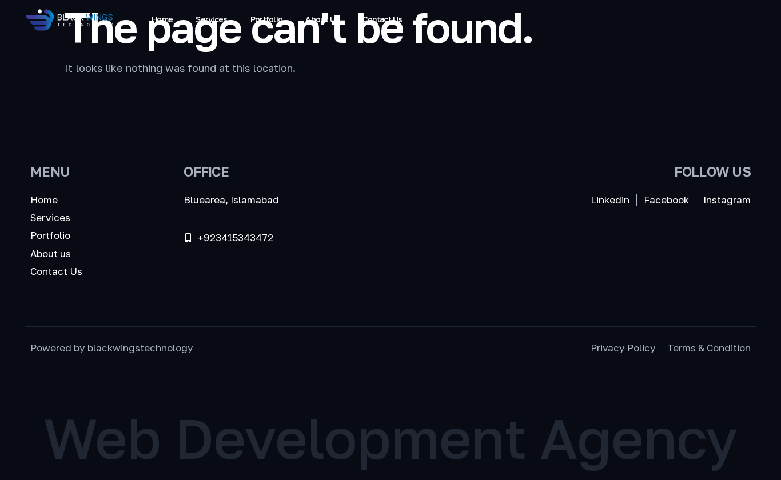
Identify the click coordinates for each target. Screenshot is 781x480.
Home (162, 19)
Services (211, 19)
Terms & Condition (709, 348)
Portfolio (266, 19)
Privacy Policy (623, 348)
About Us (322, 19)
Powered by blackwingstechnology (111, 348)
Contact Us (382, 19)
